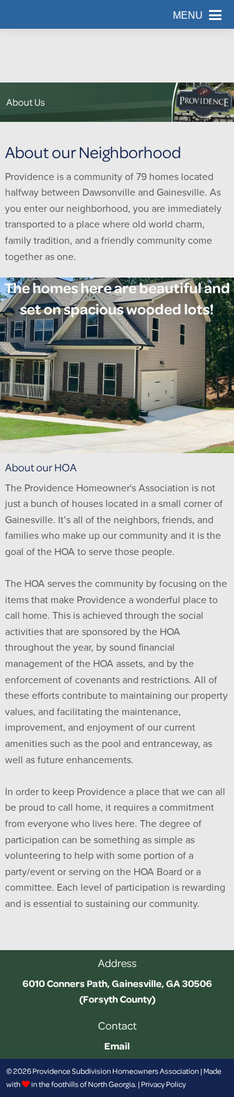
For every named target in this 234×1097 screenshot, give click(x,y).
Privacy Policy (163, 1084)
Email (117, 1046)
